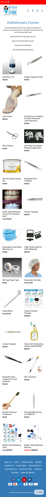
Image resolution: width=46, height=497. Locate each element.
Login (16, 462)
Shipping (38, 469)
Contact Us (9, 466)
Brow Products (35, 466)
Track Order (21, 466)
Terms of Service (28, 473)
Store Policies (27, 462)
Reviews (38, 462)
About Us (8, 462)
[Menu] (42, 10)
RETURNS (15, 473)
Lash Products (11, 469)
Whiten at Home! (25, 469)
